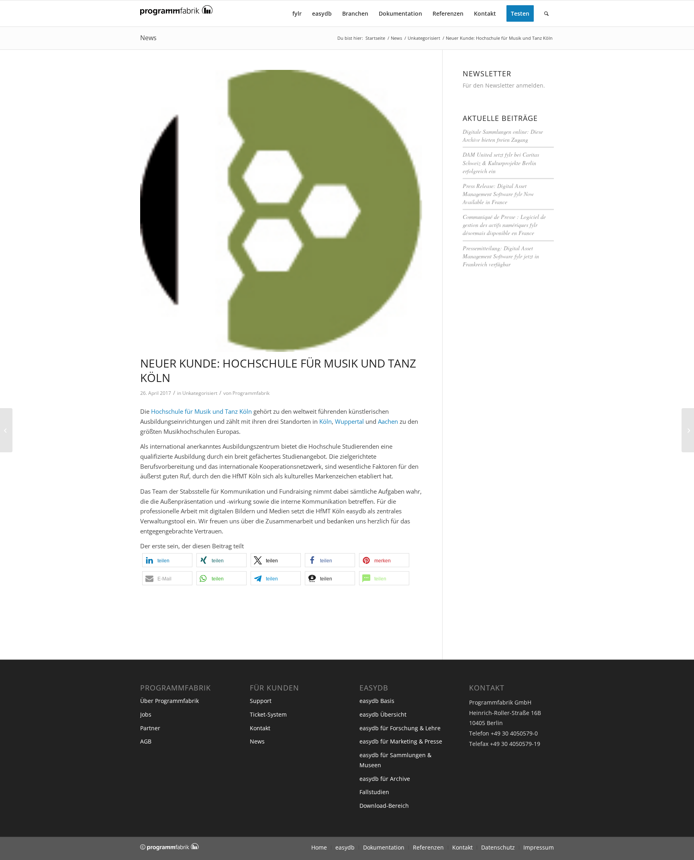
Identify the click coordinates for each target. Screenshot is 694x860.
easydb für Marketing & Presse (400, 741)
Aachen (388, 421)
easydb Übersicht (382, 714)
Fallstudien (374, 792)
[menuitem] (297, 13)
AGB (145, 741)
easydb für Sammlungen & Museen (395, 760)
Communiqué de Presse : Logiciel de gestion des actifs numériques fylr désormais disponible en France (504, 225)
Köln (325, 421)
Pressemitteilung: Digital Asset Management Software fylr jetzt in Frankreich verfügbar (501, 256)
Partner (150, 728)
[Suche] (546, 13)
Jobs (145, 714)
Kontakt (260, 728)
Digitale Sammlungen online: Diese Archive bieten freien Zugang (503, 135)
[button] (167, 560)
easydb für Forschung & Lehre (400, 728)
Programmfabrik (251, 393)
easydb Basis (376, 701)
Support (260, 701)
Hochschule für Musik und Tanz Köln (201, 411)
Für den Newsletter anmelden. (504, 85)
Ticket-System (268, 714)
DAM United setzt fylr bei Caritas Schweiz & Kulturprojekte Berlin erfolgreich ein (501, 162)
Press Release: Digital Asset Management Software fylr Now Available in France (498, 194)
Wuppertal (349, 421)
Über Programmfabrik (169, 701)
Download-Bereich (384, 805)
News (148, 37)
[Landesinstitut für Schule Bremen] (6, 430)
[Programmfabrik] (176, 16)
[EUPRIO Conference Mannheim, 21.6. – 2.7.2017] (688, 430)
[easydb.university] (281, 211)
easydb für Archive (384, 778)
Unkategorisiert (199, 393)
